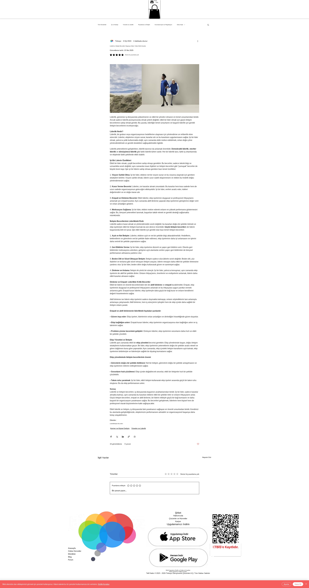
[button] (154, 9)
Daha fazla (180, 24)
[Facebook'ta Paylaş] (111, 436)
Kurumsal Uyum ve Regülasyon (163, 24)
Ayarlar (286, 584)
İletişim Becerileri (118, 423)
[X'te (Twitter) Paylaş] (117, 436)
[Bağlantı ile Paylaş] (129, 436)
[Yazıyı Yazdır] (134, 436)
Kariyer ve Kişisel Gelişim (120, 428)
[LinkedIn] (225, 545)
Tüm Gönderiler (102, 24)
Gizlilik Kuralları (103, 584)
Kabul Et (298, 584)
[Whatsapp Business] (225, 564)
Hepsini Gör (206, 457)
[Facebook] (225, 557)
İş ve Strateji (114, 24)
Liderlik (112, 423)
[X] (225, 553)
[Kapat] (306, 584)
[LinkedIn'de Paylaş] (123, 436)
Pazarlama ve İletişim (144, 24)
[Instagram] (225, 549)
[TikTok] (225, 560)
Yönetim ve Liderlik (128, 24)
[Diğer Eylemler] (197, 41)
